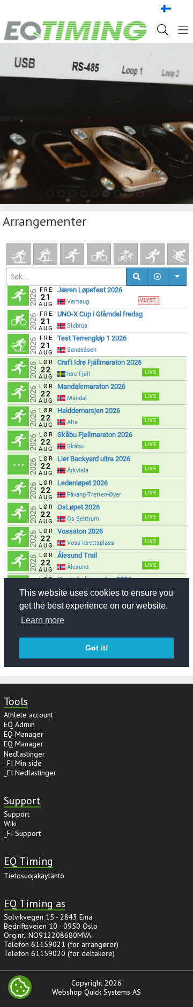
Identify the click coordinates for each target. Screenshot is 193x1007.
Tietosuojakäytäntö (34, 875)
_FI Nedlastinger (30, 773)
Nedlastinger (24, 754)
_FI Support (22, 833)
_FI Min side (23, 763)
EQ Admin (19, 724)
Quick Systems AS (112, 992)
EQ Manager (23, 734)
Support (16, 814)
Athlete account (28, 715)
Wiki (10, 823)
